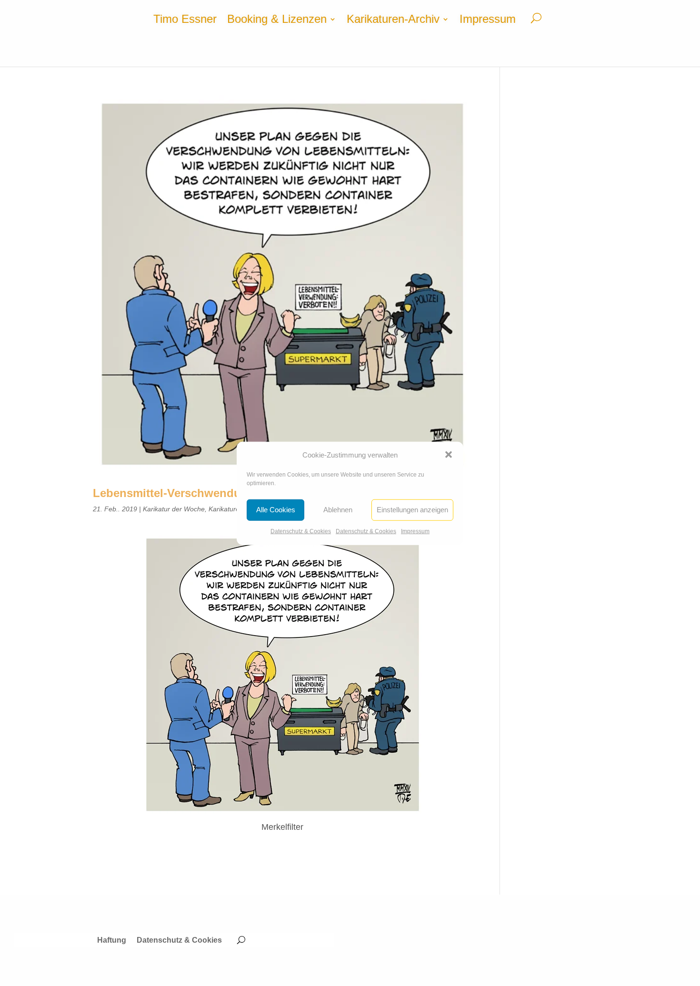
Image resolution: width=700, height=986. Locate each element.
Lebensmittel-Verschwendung (174, 493)
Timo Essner (185, 20)
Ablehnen (337, 510)
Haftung (111, 940)
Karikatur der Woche (174, 509)
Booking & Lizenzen (277, 20)
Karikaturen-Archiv (393, 20)
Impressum (415, 531)
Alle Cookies (275, 510)
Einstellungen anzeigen (412, 510)
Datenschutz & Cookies (300, 531)
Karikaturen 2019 (234, 509)
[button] (448, 454)
